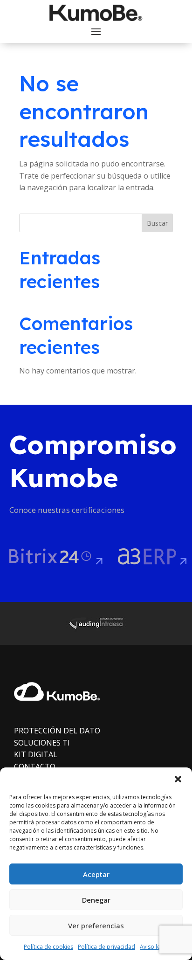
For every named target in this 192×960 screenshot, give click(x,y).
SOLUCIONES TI (42, 743)
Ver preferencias (96, 925)
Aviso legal (154, 947)
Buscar (157, 223)
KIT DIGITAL (35, 754)
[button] (178, 779)
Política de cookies (48, 947)
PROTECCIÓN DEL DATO (57, 730)
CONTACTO (34, 766)
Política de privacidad (106, 947)
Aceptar (96, 874)
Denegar (96, 900)
